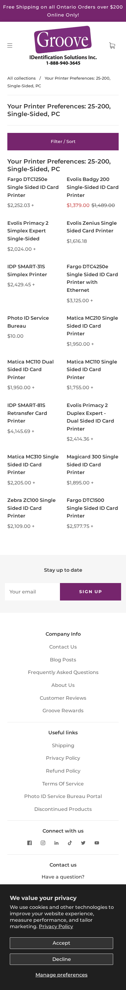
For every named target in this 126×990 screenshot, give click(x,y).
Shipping (63, 745)
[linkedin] (56, 842)
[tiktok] (69, 842)
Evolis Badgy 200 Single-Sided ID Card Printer (93, 187)
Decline (61, 959)
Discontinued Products (63, 809)
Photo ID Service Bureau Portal (63, 796)
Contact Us (63, 647)
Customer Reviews (63, 698)
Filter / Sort (63, 141)
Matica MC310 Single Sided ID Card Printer (33, 464)
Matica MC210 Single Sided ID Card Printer (92, 326)
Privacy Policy (56, 926)
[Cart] (112, 45)
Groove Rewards (63, 710)
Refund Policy (63, 771)
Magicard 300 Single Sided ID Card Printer (92, 464)
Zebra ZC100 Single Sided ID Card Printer (31, 508)
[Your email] (32, 592)
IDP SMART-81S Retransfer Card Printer (27, 413)
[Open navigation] (14, 45)
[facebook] (29, 842)
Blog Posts (63, 660)
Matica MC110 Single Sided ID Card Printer (92, 369)
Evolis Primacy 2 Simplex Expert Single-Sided (27, 231)
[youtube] (96, 842)
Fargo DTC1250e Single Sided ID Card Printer (33, 187)
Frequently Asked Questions (63, 672)
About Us (63, 685)
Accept (61, 943)
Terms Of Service (63, 784)
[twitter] (83, 842)
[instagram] (43, 842)
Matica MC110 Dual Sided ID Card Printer (30, 369)
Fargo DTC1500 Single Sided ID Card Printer (92, 508)
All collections (21, 78)
